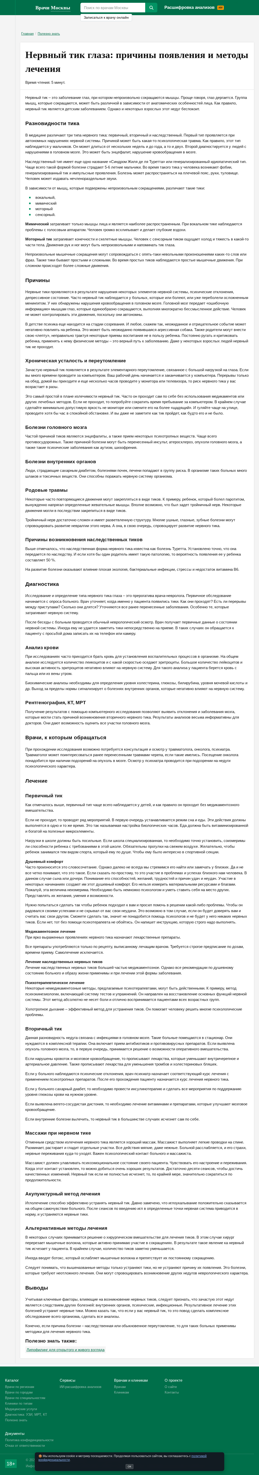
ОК (129, 1466)
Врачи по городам (19, 1392)
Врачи (52, 7)
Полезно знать (49, 34)
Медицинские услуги (21, 1409)
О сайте (171, 1387)
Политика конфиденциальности (29, 1440)
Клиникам (245, 2)
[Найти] (151, 7)
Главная (27, 34)
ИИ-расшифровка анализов (80, 1387)
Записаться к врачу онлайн (106, 17)
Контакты (172, 1392)
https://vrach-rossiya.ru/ (25, 8)
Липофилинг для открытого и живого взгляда (65, 1350)
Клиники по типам (18, 1403)
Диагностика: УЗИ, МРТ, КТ (26, 1414)
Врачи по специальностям (25, 1398)
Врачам (230, 2)
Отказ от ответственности (25, 1445)
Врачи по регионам (19, 1387)
